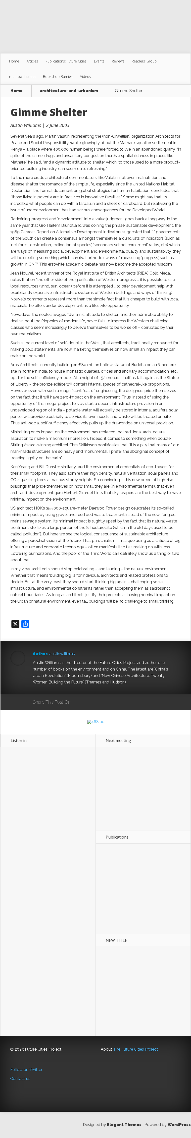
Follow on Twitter (26, 1069)
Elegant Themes (124, 1124)
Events (99, 61)
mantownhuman (22, 76)
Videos (85, 76)
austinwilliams (62, 653)
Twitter (98, 702)
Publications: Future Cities (66, 61)
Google (79, 702)
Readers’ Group (144, 61)
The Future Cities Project (135, 1049)
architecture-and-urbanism (69, 91)
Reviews (118, 61)
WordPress (179, 1124)
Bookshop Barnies (58, 76)
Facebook (89, 702)
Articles (32, 61)
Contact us (20, 1078)
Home (14, 61)
